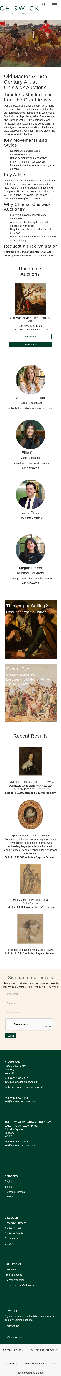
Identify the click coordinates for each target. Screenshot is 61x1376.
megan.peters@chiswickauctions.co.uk (30, 578)
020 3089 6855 (30, 583)
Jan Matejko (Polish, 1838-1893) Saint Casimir (30, 904)
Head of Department (30, 403)
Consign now (30, 344)
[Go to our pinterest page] (21, 1342)
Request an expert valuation (37, 255)
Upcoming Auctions (15, 1223)
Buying (9, 1181)
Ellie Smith (31, 453)
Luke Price (30, 513)
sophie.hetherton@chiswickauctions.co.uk (30, 408)
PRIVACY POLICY (13, 1350)
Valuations (10, 1269)
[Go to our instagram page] (27, 1342)
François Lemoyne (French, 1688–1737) (30, 952)
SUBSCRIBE (13, 1326)
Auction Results (13, 1228)
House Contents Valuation (19, 1285)
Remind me (30, 336)
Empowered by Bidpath (31, 1372)
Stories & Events (14, 1233)
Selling (9, 1186)
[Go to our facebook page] (8, 1342)
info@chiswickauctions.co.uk (21, 1082)
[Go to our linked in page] (14, 1342)
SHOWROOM (12, 1062)
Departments (12, 1238)
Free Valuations (13, 1274)
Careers (9, 1243)
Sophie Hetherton (30, 398)
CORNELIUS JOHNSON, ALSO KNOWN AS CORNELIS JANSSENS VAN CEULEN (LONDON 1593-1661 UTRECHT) (30, 787)
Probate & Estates (15, 1192)
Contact (9, 1197)
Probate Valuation (15, 1280)
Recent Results (30, 735)
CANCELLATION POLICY (44, 1350)
